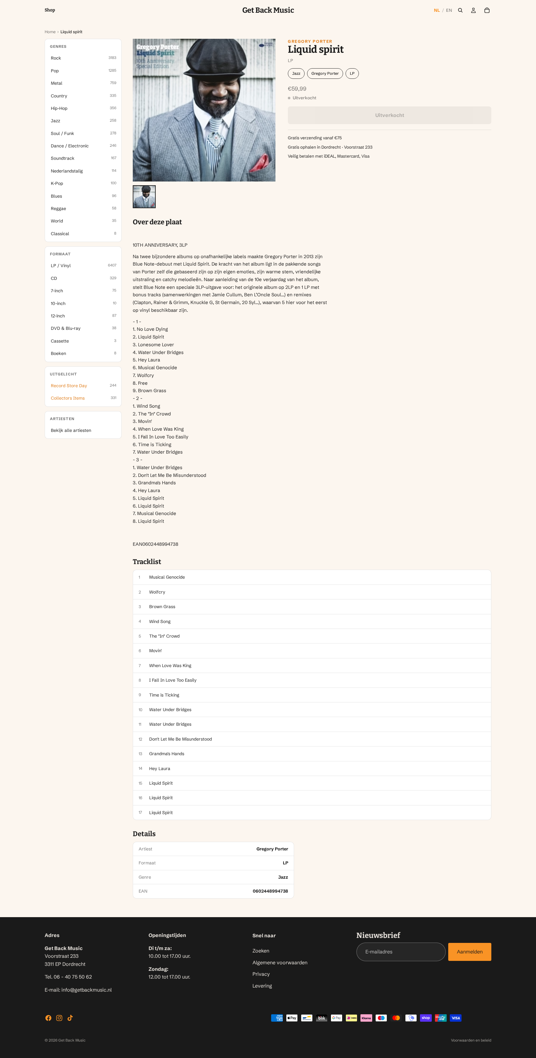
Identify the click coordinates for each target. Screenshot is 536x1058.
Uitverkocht (389, 115)
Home (50, 31)
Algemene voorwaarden (279, 962)
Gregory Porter (310, 41)
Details (144, 834)
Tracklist (147, 561)
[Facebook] (48, 1018)
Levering (262, 985)
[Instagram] (59, 1018)
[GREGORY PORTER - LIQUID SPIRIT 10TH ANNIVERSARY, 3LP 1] (144, 196)
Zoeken (260, 951)
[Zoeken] (460, 10)
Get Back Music (72, 1040)
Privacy (261, 974)
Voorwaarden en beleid (471, 1040)
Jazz (296, 73)
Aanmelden (470, 951)
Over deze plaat (157, 222)
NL (437, 10)
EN (449, 10)
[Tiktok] (70, 1018)
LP (352, 73)
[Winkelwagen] (487, 10)
